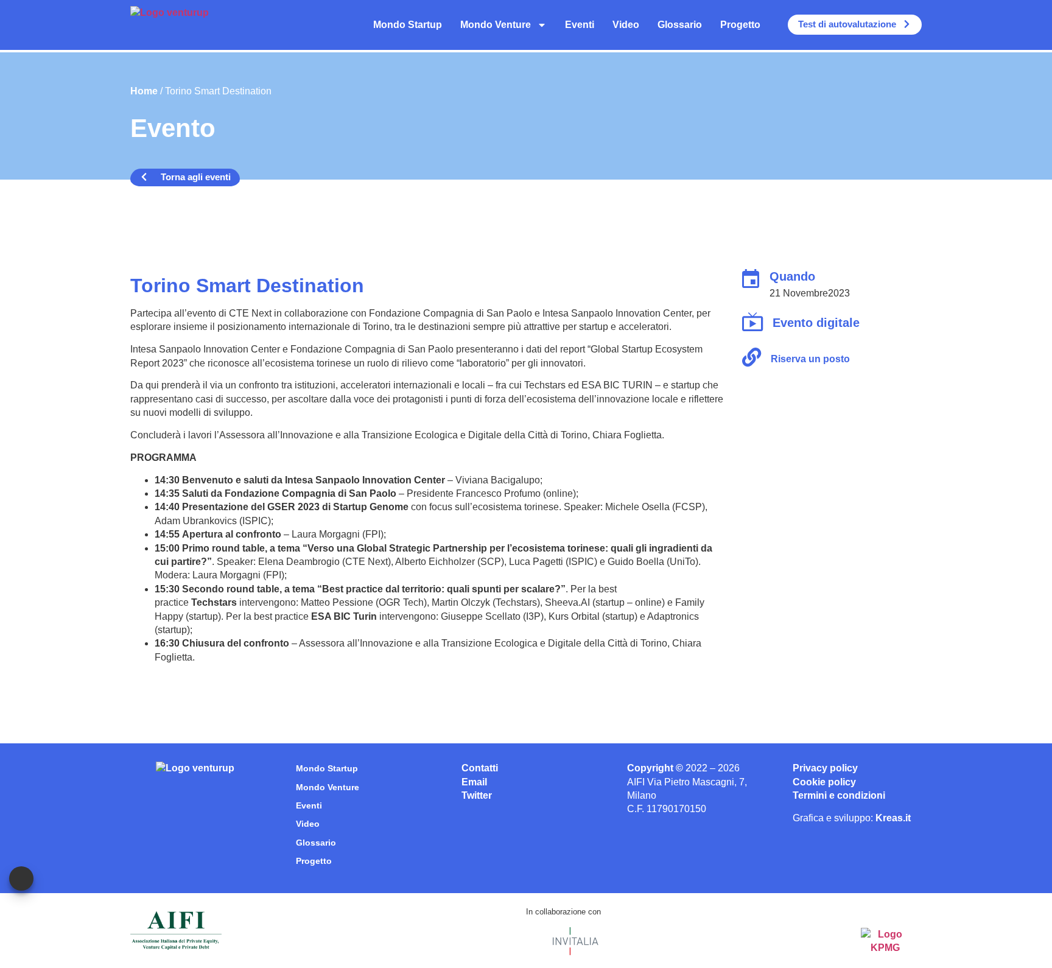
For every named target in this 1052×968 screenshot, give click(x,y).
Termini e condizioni (839, 795)
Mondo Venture (495, 24)
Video (625, 24)
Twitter (476, 795)
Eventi (579, 24)
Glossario (680, 24)
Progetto (740, 24)
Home (144, 91)
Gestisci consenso (21, 878)
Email (474, 782)
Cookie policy (824, 782)
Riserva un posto (810, 359)
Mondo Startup (407, 24)
